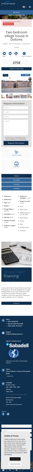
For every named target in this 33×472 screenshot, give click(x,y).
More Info (10, 376)
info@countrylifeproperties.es (14, 334)
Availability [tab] (16, 188)
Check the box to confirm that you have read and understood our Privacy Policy (15, 138)
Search (17, 12)
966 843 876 (15, 321)
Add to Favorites (27, 56)
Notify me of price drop (16, 69)
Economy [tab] (16, 184)
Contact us (16, 303)
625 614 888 (20, 323)
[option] (16, 83)
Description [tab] (16, 180)
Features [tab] (16, 176)
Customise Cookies (15, 464)
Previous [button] (3, 83)
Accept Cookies (15, 459)
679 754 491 (19, 326)
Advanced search (8, 24)
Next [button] (30, 83)
